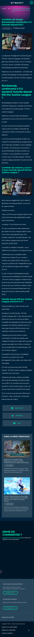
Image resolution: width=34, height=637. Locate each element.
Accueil (4, 8)
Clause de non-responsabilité (9, 627)
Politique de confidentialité (8, 630)
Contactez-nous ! (10, 593)
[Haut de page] (29, 630)
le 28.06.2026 (9, 504)
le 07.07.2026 (9, 465)
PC (9, 8)
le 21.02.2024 (6, 28)
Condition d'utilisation (7, 633)
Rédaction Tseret (20, 28)
